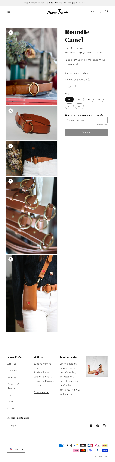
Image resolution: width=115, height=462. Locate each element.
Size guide (12, 370)
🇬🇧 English (14, 449)
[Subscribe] (54, 425)
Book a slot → (41, 392)
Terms (10, 401)
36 (79, 99)
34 (69, 99)
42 (69, 106)
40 (99, 99)
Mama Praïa (103, 456)
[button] (9, 11)
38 (89, 99)
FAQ (9, 394)
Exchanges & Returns (13, 386)
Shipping (80, 52)
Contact (11, 408)
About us (11, 363)
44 (79, 106)
